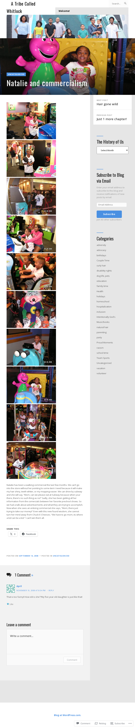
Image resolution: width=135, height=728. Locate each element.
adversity (101, 245)
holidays (101, 296)
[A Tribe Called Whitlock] (67, 26)
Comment (72, 659)
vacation (101, 368)
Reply (51, 590)
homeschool (103, 301)
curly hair (101, 265)
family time (102, 286)
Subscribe (109, 214)
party (99, 337)
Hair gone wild (107, 102)
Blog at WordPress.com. (67, 715)
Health (100, 291)
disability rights (104, 270)
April (19, 586)
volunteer (101, 373)
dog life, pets (103, 275)
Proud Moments (105, 342)
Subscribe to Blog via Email (110, 178)
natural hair (102, 327)
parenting (102, 332)
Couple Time (103, 260)
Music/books (103, 322)
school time (102, 352)
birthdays (101, 255)
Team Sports (103, 357)
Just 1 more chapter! (112, 117)
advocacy (101, 250)
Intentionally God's (106, 316)
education (102, 280)
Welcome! (64, 11)
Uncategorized (16, 74)
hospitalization (104, 306)
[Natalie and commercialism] (67, 66)
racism (100, 347)
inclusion (101, 311)
